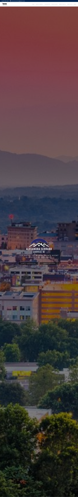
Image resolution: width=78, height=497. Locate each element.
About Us (69, 4)
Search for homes (49, 263)
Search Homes (39, 4)
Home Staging (54, 4)
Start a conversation (28, 263)
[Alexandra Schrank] (4, 4)
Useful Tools (62, 4)
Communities (47, 4)
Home (33, 4)
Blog (75, 4)
